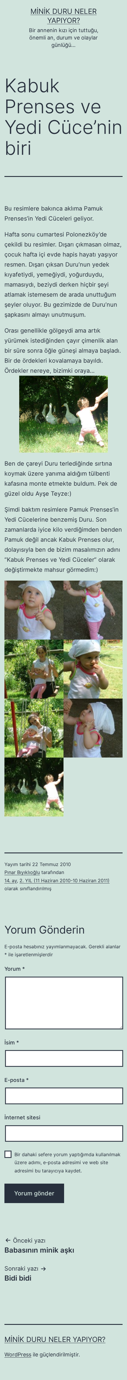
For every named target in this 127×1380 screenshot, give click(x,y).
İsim (11, 1042)
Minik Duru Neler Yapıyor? (54, 1339)
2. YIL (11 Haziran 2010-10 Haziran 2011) (64, 880)
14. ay (10, 880)
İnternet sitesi (22, 1117)
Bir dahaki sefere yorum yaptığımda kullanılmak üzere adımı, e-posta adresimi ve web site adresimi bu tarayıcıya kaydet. (67, 1162)
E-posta (16, 1080)
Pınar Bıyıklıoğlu (22, 872)
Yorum (14, 969)
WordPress (17, 1354)
